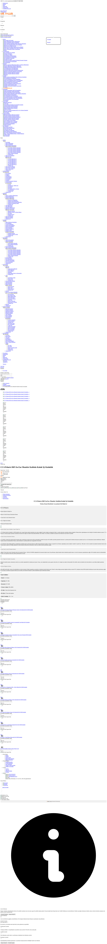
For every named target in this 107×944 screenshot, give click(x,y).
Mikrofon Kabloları (15, 72)
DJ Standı (10, 187)
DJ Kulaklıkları (13, 55)
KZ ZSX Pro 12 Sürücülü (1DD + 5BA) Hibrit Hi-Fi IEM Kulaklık (13, 687)
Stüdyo (4, 39)
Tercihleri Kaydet (11, 942)
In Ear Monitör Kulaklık (18, 104)
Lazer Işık (10, 129)
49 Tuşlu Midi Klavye (12, 162)
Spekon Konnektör (11, 326)
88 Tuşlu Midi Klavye (12, 164)
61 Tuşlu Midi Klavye (12, 163)
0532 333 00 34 (12, 775)
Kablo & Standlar (6, 113)
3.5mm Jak (10, 325)
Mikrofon (5, 63)
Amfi (7, 103)
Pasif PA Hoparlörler (16, 92)
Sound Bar (10, 299)
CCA (1, 463)
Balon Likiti (10, 348)
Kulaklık (4, 75)
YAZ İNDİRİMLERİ (7, 88)
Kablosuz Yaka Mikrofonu (13, 201)
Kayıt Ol (48, 42)
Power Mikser (10, 271)
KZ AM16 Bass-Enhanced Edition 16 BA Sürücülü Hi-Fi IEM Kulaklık (14, 647)
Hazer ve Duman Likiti (12, 347)
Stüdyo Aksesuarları (16, 49)
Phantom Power (11, 214)
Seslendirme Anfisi (11, 277)
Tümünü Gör (10, 154)
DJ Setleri (10, 59)
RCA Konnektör (11, 324)
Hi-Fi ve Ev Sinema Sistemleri (22, 110)
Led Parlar (10, 126)
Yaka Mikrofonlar (14, 69)
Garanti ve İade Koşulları (10, 765)
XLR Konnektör (11, 321)
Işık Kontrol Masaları (17, 132)
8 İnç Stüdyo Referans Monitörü (14, 152)
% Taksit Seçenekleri (4, 486)
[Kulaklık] (5, 87)
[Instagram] (5, 785)
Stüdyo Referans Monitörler (20, 43)
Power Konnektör (11, 327)
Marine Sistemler (14, 108)
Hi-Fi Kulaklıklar (14, 82)
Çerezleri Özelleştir (4, 914)
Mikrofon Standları (15, 73)
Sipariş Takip (5, 7)
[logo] (6, 14)
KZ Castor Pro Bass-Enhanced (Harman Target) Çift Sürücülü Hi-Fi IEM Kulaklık (16, 609)
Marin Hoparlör (11, 286)
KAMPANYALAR (7, 8)
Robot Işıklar (11, 128)
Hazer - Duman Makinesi (19, 133)
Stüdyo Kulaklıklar (15, 42)
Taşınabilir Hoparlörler (17, 97)
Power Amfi (10, 278)
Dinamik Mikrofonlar (17, 65)
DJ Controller (12, 52)
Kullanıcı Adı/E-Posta (4, 372)
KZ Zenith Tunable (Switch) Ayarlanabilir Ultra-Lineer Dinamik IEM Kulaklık (15, 634)
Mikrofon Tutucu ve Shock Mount (14, 212)
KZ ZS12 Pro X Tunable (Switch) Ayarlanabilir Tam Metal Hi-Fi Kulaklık (15, 622)
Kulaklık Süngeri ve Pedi (13, 234)
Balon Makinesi (13, 131)
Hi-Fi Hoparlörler (14, 95)
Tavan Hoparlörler (15, 99)
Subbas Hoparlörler (15, 91)
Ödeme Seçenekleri (7, 495)
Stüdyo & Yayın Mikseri (18, 47)
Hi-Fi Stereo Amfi (11, 295)
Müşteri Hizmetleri (9, 759)
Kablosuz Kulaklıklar (17, 83)
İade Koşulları (5, 498)
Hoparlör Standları (15, 119)
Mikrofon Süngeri (11, 211)
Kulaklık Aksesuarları (17, 85)
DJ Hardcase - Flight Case (13, 185)
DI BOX (9, 109)
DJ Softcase (10, 186)
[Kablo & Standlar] (7, 124)
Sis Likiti (9, 345)
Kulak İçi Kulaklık (6, 385)
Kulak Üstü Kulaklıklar (18, 80)
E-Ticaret (50, 801)
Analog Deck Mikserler (12, 268)
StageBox (10, 272)
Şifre (1, 375)
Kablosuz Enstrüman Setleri (13, 203)
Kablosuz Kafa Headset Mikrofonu (15, 202)
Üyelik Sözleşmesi (9, 763)
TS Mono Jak (10, 322)
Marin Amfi (10, 287)
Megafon (9, 111)
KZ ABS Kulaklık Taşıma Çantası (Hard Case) (9, 748)
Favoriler (7, 772)
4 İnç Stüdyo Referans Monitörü (14, 148)
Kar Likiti (10, 346)
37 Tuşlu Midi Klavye (12, 161)
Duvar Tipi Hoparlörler (17, 98)
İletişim (4, 4)
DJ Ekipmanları (6, 51)
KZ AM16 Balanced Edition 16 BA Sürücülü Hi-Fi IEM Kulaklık (13, 699)
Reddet (75, 911)
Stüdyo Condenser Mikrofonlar (22, 64)
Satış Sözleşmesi (8, 764)
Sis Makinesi (11, 130)
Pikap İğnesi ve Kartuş (12, 302)
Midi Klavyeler (13, 45)
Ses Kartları (11, 40)
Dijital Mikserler (11, 269)
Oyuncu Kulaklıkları (16, 79)
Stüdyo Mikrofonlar (16, 41)
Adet (1, 481)
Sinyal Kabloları (14, 122)
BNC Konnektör (11, 328)
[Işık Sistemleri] (6, 135)
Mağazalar (5, 6)
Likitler (8, 134)
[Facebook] (5, 782)
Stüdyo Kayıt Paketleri (17, 44)
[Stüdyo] (5, 50)
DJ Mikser (10, 54)
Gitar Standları (13, 120)
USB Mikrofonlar (14, 68)
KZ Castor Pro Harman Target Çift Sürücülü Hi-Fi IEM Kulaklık (13, 712)
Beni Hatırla (4, 377)
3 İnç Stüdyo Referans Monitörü (14, 147)
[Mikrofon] (5, 74)
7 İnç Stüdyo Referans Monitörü (14, 151)
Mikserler (10, 102)
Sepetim (7, 756)
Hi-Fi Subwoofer (11, 297)
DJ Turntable (11, 58)
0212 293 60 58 (3, 10)
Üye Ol (6, 768)
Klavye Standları (14, 121)
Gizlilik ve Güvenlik (9, 766)
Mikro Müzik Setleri (12, 296)
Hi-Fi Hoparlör (11, 294)
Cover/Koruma (11, 190)
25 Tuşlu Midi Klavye (12, 158)
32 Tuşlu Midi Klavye (12, 160)
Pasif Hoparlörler (14, 107)
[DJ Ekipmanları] (6, 62)
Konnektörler (12, 123)
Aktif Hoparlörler (14, 105)
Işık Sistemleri (5, 125)
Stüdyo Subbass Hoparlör (13, 153)
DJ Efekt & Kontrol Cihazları (21, 60)
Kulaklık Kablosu (11, 233)
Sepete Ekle (8, 484)
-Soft (48, 801)
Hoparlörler (5, 89)
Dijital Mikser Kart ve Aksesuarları (15, 273)
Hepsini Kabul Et (12, 914)
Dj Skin (9, 184)
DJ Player (10, 53)
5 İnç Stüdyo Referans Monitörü (14, 150)
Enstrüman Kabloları (16, 117)
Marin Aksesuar (11, 288)
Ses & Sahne (5, 101)
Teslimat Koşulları (9, 762)
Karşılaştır (2, 601)
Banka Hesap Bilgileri (9, 758)
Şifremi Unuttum (10, 377)
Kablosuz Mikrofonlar (17, 67)
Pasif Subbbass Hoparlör (13, 244)
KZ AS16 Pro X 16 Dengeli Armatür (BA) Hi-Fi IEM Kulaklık (12, 724)
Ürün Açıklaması (6, 494)
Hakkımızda (5, 3)
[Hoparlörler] (5, 100)
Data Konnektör (11, 329)
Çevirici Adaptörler (11, 319)
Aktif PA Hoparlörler (16, 90)
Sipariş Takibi (8, 757)
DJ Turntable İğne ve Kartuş (13, 188)
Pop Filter (10, 213)
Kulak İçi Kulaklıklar (17, 81)
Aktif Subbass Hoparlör (12, 243)
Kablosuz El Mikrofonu (12, 200)
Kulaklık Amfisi (13, 84)
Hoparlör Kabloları (15, 115)
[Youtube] (5, 784)
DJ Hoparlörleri (13, 57)
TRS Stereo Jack (11, 323)
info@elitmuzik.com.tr (12, 776)
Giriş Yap (2, 366)
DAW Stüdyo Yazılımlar (18, 48)
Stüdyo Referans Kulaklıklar (21, 77)
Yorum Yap (2, 464)
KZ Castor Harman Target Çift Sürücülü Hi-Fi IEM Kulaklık (12, 673)
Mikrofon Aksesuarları (17, 71)
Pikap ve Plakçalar (11, 301)
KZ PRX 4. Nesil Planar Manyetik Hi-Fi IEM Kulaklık (11, 737)
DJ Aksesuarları (13, 61)
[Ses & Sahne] (6, 112)
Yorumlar (5, 496)
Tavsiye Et (5, 497)
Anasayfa (7, 383)
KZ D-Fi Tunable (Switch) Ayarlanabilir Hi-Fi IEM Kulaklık (12, 659)
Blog (4, 5)
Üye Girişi (49, 39)
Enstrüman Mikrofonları (18, 70)
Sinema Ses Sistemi (12, 298)
